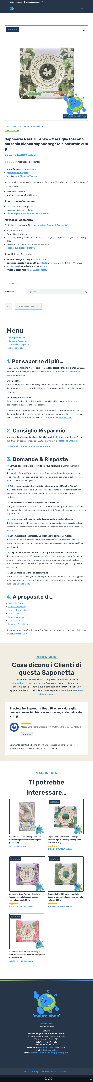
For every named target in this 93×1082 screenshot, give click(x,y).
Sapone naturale (15, 617)
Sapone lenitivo (15, 613)
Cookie (26, 1071)
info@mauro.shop (49, 1050)
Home (7, 126)
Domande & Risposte (18, 172)
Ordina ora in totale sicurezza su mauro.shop (28, 446)
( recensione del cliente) (27, 161)
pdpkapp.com (62, 1053)
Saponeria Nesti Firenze (34, 126)
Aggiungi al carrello (28, 306)
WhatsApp (42, 1047)
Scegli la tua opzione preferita (21, 248)
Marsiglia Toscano (29, 176)
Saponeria (16, 126)
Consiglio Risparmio (18, 341)
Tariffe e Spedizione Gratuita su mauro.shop (28, 213)
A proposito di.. (16, 348)
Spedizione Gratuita (67, 440)
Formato (9, 291)
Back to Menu (65, 417)
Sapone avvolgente (16, 606)
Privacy (35, 1071)
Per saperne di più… (18, 337)
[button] (84, 30)
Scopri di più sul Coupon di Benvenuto (49, 225)
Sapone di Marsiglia (17, 610)
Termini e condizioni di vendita (54, 1071)
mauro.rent (38, 1053)
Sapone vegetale (15, 620)
